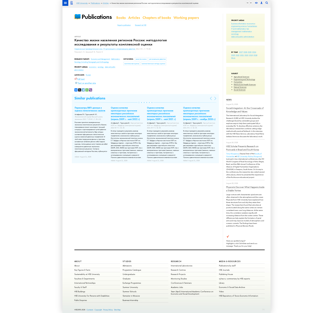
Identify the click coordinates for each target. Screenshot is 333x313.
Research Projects (178, 274)
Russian (88, 75)
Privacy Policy (108, 310)
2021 (242, 55)
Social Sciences (239, 89)
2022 (237, 55)
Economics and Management (100, 59)
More (233, 58)
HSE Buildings (79, 291)
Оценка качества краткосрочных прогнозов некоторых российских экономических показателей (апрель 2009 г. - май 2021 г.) (161, 113)
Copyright (98, 310)
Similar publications (89, 98)
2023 (233, 55)
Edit (263, 309)
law (247, 29)
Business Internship (130, 300)
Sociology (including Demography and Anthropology (91, 62)
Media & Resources (230, 261)
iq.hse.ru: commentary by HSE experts (234, 278)
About (78, 261)
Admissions (127, 265)
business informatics (238, 23)
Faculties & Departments (84, 278)
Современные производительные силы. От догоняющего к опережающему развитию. (105, 49)
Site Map (117, 310)
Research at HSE (140, 25)
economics (251, 23)
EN (251, 3)
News (229, 99)
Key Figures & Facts (82, 270)
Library (221, 283)
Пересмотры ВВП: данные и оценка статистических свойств (90, 109)
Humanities (238, 82)
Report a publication (124, 25)
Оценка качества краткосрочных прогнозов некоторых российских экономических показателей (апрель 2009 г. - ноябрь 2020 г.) (199, 113)
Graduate (126, 278)
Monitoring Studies (179, 278)
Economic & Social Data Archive (232, 287)
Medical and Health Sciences (245, 84)
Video (221, 291)
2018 (255, 55)
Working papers (186, 17)
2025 (250, 52)
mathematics (247, 31)
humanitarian (252, 26)
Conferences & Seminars (181, 283)
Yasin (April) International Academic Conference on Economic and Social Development (192, 292)
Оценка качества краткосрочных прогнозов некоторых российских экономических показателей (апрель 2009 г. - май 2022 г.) (125, 113)
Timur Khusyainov (232, 153)
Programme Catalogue (132, 270)
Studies (127, 261)
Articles (134, 17)
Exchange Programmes (132, 283)
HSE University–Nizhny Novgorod (248, 156)
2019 (251, 55)
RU (248, 3)
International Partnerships (84, 283)
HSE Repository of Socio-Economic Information (238, 296)
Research (176, 261)
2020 (246, 55)
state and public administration (242, 36)
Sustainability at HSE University (87, 274)
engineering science (239, 26)
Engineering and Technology (244, 79)
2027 (241, 52)
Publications (97, 17)
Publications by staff (227, 265)
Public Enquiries (80, 300)
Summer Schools (129, 291)
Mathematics (115, 59)
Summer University (130, 287)
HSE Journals (224, 270)
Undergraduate (129, 274)
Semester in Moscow (131, 296)
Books (121, 17)
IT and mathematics (238, 29)
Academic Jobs (177, 287)
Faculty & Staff (80, 287)
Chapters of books (157, 17)
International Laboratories (181, 265)
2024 (254, 52)
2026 (245, 52)
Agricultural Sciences (241, 76)
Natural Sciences (240, 87)
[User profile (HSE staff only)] (261, 3)
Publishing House (226, 274)
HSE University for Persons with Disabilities (91, 296)
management (236, 31)
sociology (235, 34)
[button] (139, 102)
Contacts (90, 310)
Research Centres (178, 270)
